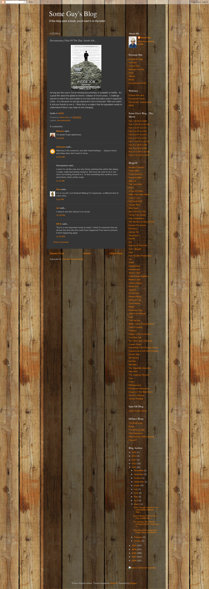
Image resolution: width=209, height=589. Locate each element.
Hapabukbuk (134, 266)
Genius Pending (136, 399)
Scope (131, 382)
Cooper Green (135, 344)
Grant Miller (134, 171)
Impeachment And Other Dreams (143, 351)
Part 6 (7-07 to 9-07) (138, 138)
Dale (58, 189)
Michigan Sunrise (136, 69)
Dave (131, 252)
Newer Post (57, 253)
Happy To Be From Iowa (140, 334)
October (138, 478)
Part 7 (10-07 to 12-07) (139, 141)
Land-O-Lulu (134, 198)
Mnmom (60, 131)
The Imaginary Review (139, 375)
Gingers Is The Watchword (141, 392)
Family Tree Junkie (137, 215)
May (136, 497)
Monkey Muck (135, 296)
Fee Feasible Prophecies (140, 256)
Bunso (131, 426)
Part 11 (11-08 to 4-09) (139, 155)
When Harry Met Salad (139, 194)
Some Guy (146, 38)
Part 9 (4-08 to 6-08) (138, 148)
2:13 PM (60, 138)
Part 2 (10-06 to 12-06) (139, 124)
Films (131, 73)
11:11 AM (60, 181)
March (137, 504)
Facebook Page (136, 59)
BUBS (131, 263)
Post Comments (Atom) (72, 259)
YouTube (133, 63)
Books (131, 80)
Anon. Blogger (135, 249)
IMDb (131, 105)
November (139, 474)
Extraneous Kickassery (139, 388)
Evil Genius (134, 293)
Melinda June (135, 280)
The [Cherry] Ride (137, 430)
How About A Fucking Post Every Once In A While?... (146, 531)
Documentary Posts (137, 83)
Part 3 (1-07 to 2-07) (138, 128)
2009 (134, 549)
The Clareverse (136, 433)
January (138, 541)
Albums (132, 76)
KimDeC (132, 361)
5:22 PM (60, 199)
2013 (134, 460)
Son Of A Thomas (136, 395)
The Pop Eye (134, 320)
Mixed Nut (133, 286)
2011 (134, 467)
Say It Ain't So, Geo (137, 211)
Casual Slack (134, 205)
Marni (131, 188)
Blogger (133, 583)
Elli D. (59, 224)
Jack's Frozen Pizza (138, 411)
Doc (130, 242)
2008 (134, 553)
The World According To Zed (141, 222)
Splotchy (132, 290)
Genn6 (132, 239)
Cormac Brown (135, 283)
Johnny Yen (134, 232)
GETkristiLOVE (135, 201)
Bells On (132, 181)
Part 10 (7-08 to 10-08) (139, 152)
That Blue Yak (135, 337)
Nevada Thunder (136, 167)
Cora (131, 378)
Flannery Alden (135, 178)
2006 (134, 561)
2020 (134, 452)
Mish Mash (133, 208)
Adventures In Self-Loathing (141, 437)
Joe (130, 259)
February (138, 537)
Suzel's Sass (134, 354)
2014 (134, 456)
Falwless (132, 331)
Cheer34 (132, 440)
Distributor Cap (135, 310)
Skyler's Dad (134, 273)
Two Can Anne (135, 184)
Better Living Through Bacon (141, 324)
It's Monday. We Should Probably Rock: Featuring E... (146, 524)
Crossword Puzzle (137, 99)
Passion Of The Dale (138, 245)
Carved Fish (134, 66)
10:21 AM (60, 157)
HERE (61, 113)
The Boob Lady (135, 423)
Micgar (132, 307)
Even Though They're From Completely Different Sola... (146, 509)
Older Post (115, 253)
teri (57, 208)
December (139, 470)
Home (86, 253)
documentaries (63, 120)
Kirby (131, 317)
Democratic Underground (140, 102)
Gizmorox (133, 229)
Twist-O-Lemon (135, 327)
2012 (134, 464)
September (139, 482)
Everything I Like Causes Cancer (143, 348)
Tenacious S (134, 235)
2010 (134, 546)
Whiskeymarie (135, 385)
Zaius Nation (134, 303)
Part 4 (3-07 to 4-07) (138, 131)
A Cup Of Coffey (136, 191)
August (137, 485)
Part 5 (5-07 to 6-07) (138, 135)
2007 (134, 557)
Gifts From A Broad (137, 314)
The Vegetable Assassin (139, 368)
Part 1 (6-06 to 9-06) (138, 121)
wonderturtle (134, 269)
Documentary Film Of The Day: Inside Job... (145, 517)
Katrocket (133, 371)
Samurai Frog (135, 300)
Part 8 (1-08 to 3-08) (138, 145)
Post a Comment (61, 242)
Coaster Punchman (137, 225)
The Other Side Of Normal (140, 341)
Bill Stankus (134, 358)
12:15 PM (60, 237)
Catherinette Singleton (139, 276)
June (136, 493)
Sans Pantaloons (136, 218)
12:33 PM (60, 215)
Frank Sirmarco (136, 174)
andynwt (113, 583)
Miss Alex (133, 365)
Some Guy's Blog (73, 13)
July (136, 489)
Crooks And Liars (136, 95)
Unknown (61, 147)
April (136, 500)
